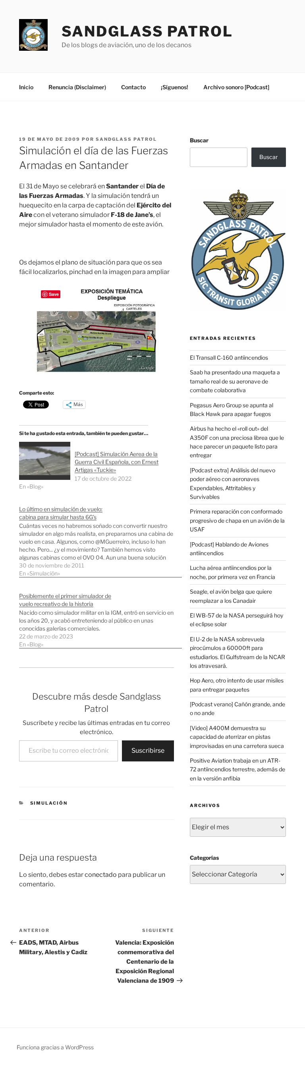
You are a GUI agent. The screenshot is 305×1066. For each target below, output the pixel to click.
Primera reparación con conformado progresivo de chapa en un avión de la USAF (237, 520)
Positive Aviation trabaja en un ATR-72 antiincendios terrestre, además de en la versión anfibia (237, 769)
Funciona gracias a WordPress (55, 1047)
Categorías (204, 857)
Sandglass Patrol (147, 31)
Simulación (49, 803)
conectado (101, 874)
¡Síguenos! (174, 87)
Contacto (133, 87)
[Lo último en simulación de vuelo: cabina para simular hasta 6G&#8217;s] (100, 537)
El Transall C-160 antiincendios (229, 357)
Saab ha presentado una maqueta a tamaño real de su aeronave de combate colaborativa (235, 381)
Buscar (199, 140)
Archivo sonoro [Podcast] (236, 87)
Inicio (26, 87)
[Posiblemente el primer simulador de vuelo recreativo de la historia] (100, 616)
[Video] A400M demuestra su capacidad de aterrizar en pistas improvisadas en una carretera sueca (237, 737)
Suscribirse (147, 750)
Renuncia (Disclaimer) (77, 87)
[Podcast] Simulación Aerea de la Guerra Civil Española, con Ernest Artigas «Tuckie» (116, 462)
